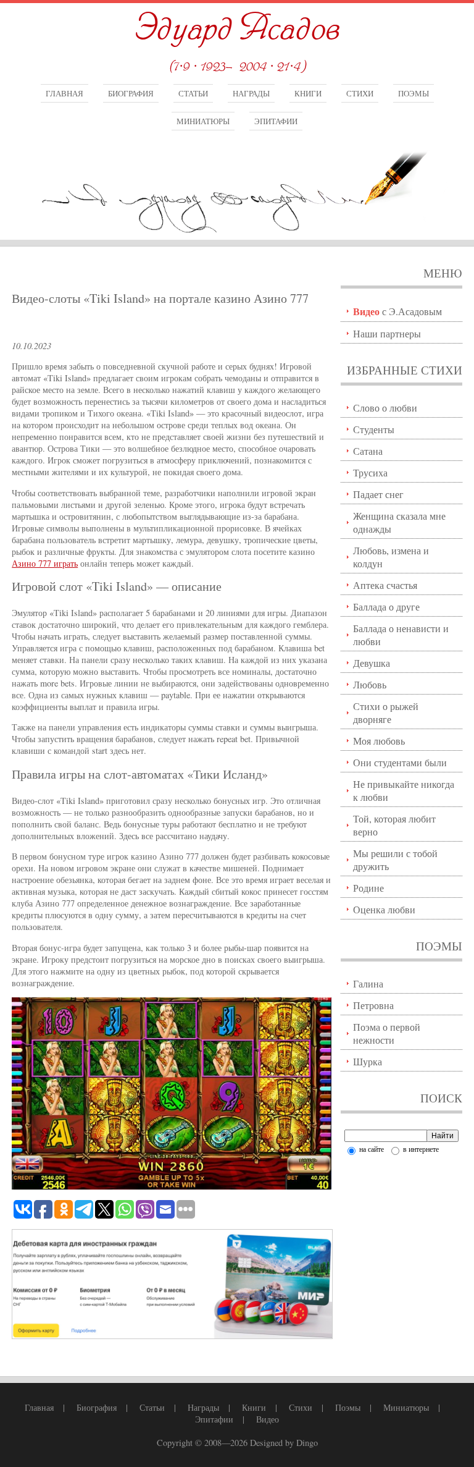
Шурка (367, 1061)
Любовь (369, 684)
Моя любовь (379, 740)
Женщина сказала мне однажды (399, 522)
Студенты (373, 429)
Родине (368, 887)
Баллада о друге (386, 606)
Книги (308, 93)
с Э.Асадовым (397, 311)
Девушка (371, 662)
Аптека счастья (385, 584)
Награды (251, 93)
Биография (131, 93)
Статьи (193, 93)
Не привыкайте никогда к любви (403, 790)
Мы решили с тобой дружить (395, 860)
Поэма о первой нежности (386, 1033)
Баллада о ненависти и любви (401, 635)
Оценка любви (384, 909)
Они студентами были (400, 762)
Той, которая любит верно (394, 825)
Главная (64, 93)
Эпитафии (275, 121)
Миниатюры (203, 121)
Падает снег (378, 494)
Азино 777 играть (45, 563)
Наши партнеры (387, 333)
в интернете (420, 1149)
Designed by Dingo (284, 1442)
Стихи (359, 93)
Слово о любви (385, 407)
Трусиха (370, 472)
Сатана (368, 450)
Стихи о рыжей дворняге (385, 712)
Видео (267, 1419)
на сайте (370, 1149)
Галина (368, 983)
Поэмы (413, 93)
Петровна (373, 1005)
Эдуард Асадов (237, 29)
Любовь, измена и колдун (391, 557)
